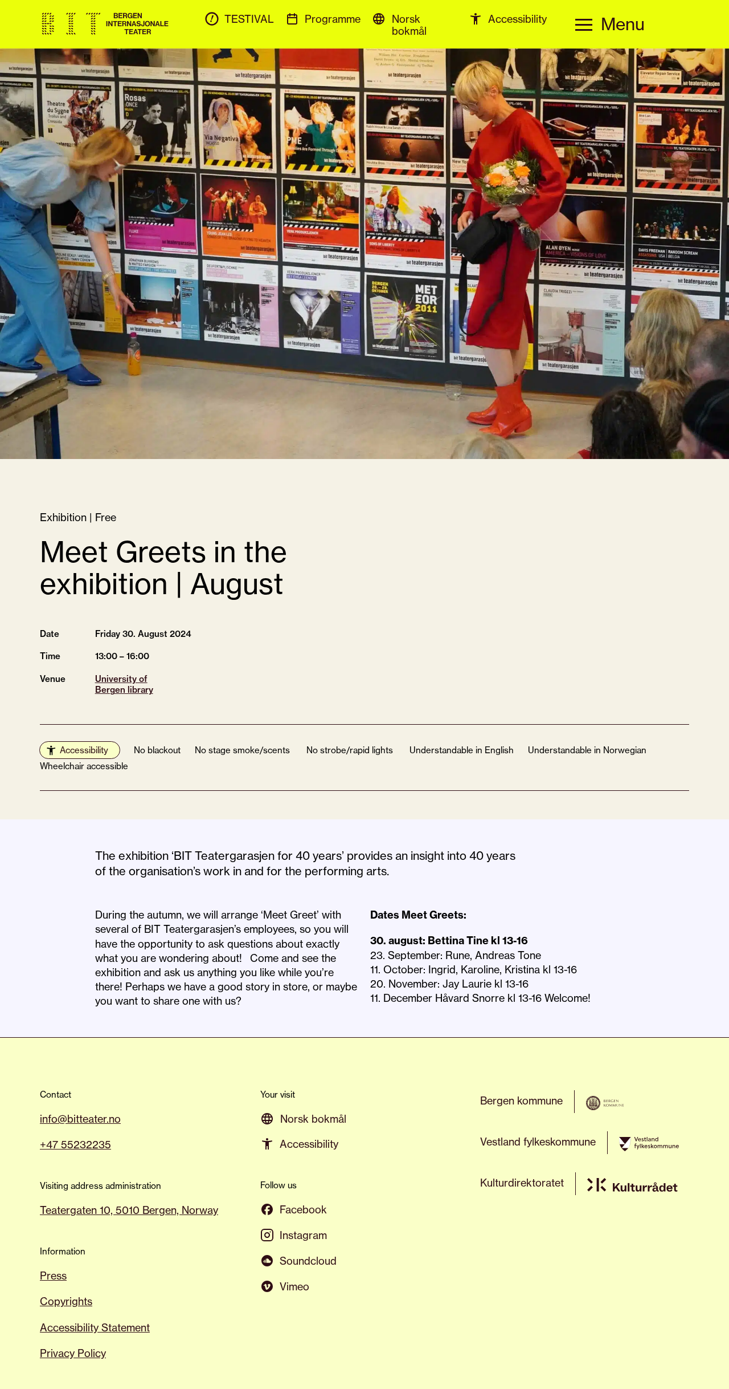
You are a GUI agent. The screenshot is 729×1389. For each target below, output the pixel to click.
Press (53, 1275)
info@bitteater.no (80, 1118)
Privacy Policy (73, 1353)
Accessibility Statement (95, 1327)
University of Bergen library (124, 684)
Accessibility (84, 750)
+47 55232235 (75, 1144)
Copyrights (66, 1301)
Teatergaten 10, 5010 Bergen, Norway (129, 1210)
